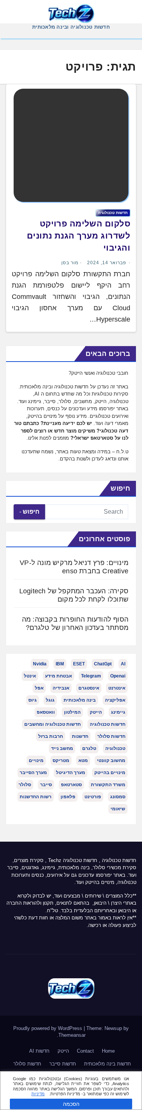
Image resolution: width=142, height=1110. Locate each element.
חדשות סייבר (62, 1064)
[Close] (133, 1077)
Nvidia (40, 664)
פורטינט (92, 796)
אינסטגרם (88, 688)
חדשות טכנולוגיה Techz (72, 860)
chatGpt (103, 664)
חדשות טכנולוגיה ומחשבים (52, 724)
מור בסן (69, 262)
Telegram (91, 676)
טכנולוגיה (115, 748)
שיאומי (118, 808)
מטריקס (61, 760)
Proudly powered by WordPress (48, 1028)
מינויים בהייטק (109, 772)
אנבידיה (61, 688)
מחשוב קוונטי (111, 760)
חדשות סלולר (111, 736)
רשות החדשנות (35, 796)
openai (117, 676)
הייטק (96, 712)
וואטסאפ (46, 712)
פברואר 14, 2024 (106, 262)
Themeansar (72, 1035)
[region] (71, 1090)
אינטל (30, 676)
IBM (60, 664)
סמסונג (117, 796)
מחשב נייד (62, 748)
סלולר (25, 784)
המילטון (72, 712)
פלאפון (68, 796)
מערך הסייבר (33, 772)
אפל (39, 688)
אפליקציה (115, 700)
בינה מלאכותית (80, 700)
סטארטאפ (71, 784)
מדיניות (38, 1094)
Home (108, 1051)
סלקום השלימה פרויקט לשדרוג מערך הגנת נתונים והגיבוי (78, 235)
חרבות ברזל (50, 736)
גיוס (32, 700)
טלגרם (89, 748)
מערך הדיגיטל (70, 772)
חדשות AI (39, 1051)
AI (123, 664)
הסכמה (71, 1104)
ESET (79, 664)
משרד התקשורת (108, 784)
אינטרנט (116, 688)
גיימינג (118, 712)
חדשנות (80, 736)
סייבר (46, 784)
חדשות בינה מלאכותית (107, 1064)
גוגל (50, 700)
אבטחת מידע (58, 676)
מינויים (36, 760)
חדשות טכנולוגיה (113, 213)
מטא (83, 760)
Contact (85, 1051)
